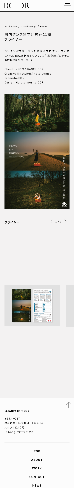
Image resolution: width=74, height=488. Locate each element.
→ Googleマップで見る (19, 432)
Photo (43, 26)
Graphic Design (28, 26)
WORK (37, 468)
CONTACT (37, 477)
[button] (65, 221)
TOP (37, 451)
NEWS (37, 485)
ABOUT (37, 459)
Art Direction (10, 26)
